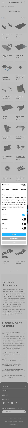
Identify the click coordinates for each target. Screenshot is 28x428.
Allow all (14, 234)
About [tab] (23, 189)
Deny (14, 242)
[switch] (24, 219)
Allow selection (14, 238)
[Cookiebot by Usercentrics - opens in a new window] (20, 185)
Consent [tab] (5, 189)
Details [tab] (15, 189)
